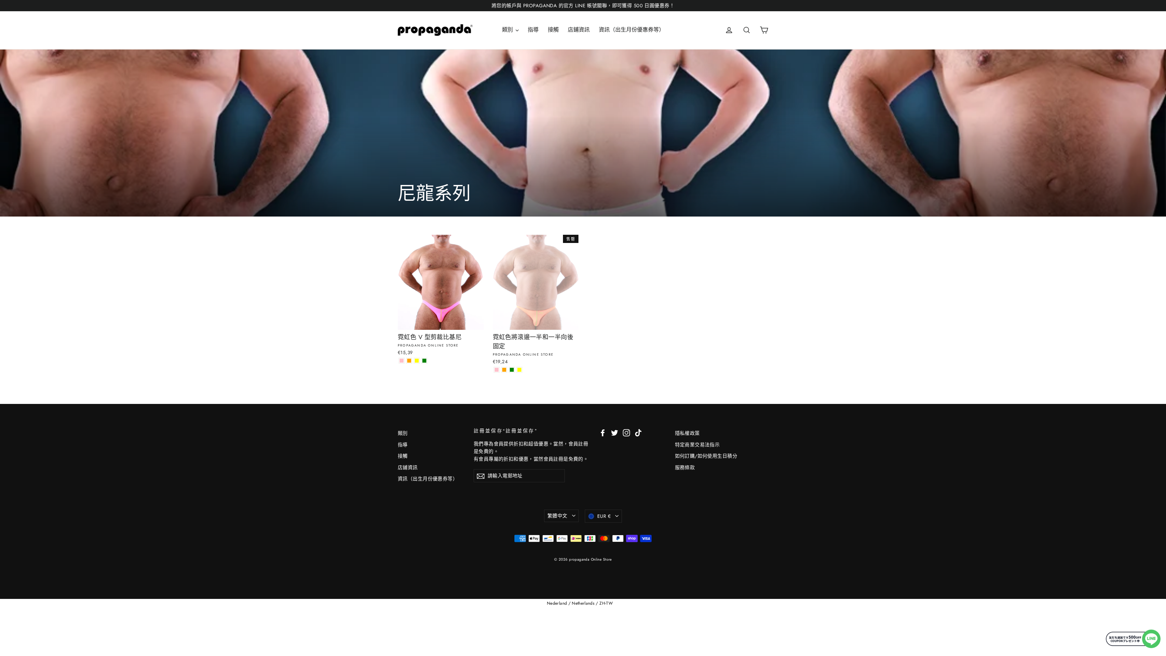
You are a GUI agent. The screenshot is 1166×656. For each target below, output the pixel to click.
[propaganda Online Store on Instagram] (626, 432)
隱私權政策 (687, 433)
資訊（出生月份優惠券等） (631, 30)
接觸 (553, 30)
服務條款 (685, 467)
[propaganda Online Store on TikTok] (638, 432)
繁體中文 (557, 515)
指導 (533, 30)
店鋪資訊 (579, 30)
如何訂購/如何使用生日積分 (706, 456)
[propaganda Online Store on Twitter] (614, 432)
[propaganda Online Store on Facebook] (602, 432)
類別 (508, 30)
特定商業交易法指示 (697, 444)
